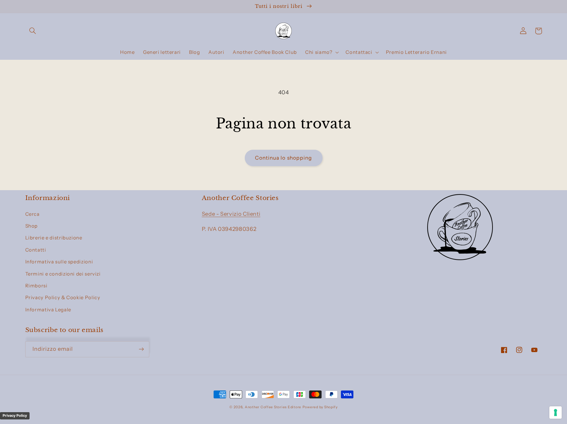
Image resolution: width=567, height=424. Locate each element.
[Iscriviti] (141, 349)
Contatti (35, 250)
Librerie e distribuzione (53, 238)
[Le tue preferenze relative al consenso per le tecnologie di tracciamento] (555, 412)
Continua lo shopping (283, 158)
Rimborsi (36, 286)
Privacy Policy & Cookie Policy (62, 298)
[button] (32, 30)
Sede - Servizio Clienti (231, 214)
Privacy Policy (15, 415)
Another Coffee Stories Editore (273, 407)
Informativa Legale (48, 310)
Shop (31, 226)
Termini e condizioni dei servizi (63, 274)
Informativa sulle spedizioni (59, 262)
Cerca (32, 214)
